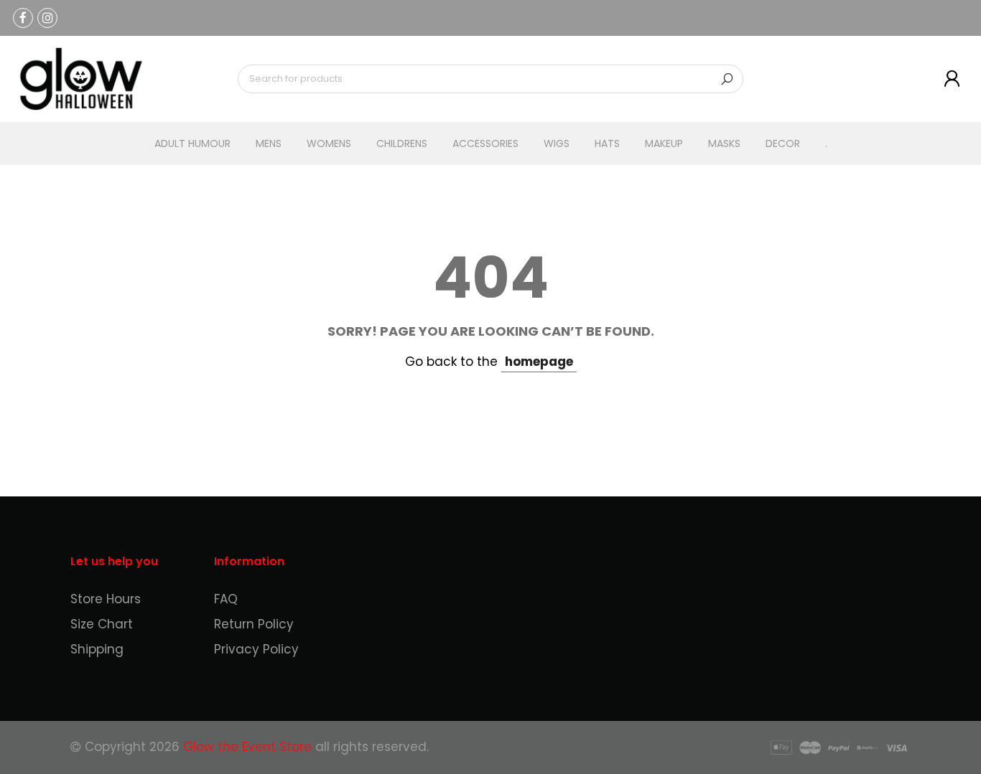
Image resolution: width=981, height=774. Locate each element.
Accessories (485, 143)
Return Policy (254, 624)
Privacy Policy (256, 649)
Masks (724, 143)
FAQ (226, 599)
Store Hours (105, 599)
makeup (664, 143)
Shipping (97, 649)
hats (607, 143)
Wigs (556, 143)
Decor (783, 143)
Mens (269, 143)
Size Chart (101, 624)
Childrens (401, 143)
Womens (329, 143)
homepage (539, 361)
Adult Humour (192, 143)
